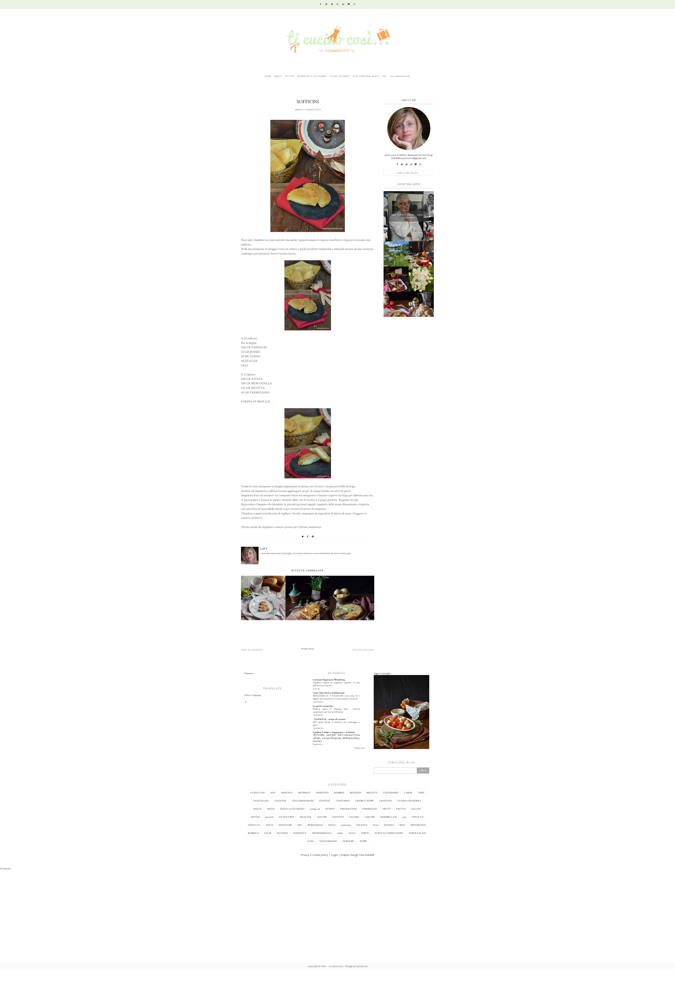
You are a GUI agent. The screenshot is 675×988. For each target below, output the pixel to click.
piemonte (346, 825)
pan (404, 817)
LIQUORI (370, 817)
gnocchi (269, 817)
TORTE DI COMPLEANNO (388, 833)
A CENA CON (257, 792)
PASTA (269, 825)
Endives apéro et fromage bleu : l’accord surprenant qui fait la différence (336, 710)
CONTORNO (343, 800)
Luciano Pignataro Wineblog (329, 679)
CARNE (408, 792)
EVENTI (330, 809)
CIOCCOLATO (261, 800)
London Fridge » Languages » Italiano (334, 732)
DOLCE (257, 809)
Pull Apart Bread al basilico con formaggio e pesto (336, 724)
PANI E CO (417, 817)
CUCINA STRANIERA (409, 800)
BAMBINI (339, 792)
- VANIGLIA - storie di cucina (329, 719)
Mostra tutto (360, 748)
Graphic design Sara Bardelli (357, 855)
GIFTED (255, 817)
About (278, 76)
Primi (376, 825)
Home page (307, 649)
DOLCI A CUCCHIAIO (292, 809)
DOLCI (271, 809)
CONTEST (324, 800)
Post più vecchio (363, 650)
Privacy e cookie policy (314, 855)
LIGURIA (354, 817)
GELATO (416, 809)
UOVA (310, 841)
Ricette (289, 76)
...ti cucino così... (336, 966)
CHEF (421, 792)
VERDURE (348, 841)
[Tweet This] (303, 536)
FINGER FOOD (348, 809)
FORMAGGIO (369, 809)
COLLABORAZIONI (303, 800)
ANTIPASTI (304, 792)
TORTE (365, 833)
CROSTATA (385, 800)
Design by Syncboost (356, 966)
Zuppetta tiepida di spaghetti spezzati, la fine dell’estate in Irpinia (336, 684)
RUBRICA (253, 833)
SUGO (352, 833)
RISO (402, 825)
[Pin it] (313, 536)
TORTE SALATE (417, 833)
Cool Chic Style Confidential (329, 693)
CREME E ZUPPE (364, 800)
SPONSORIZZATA (322, 833)
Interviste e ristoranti (312, 76)
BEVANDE (355, 792)
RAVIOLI (389, 825)
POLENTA (361, 825)
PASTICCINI (285, 825)
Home (268, 76)
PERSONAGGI (315, 825)
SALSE (267, 833)
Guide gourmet (340, 76)
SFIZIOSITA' (300, 833)
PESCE (332, 825)
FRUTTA (401, 809)
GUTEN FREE (286, 817)
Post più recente (252, 650)
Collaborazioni (400, 76)
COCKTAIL (280, 800)
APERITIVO (322, 792)
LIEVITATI (338, 817)
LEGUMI (321, 817)
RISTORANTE (418, 825)
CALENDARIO (391, 792)
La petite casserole (323, 706)
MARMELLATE (388, 817)
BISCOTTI (372, 792)
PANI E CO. (254, 825)
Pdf (384, 76)
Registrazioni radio (366, 76)
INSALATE (305, 817)
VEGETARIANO (328, 841)
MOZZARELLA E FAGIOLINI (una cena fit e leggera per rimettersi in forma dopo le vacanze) (336, 697)
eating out (315, 809)
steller (340, 833)
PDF (299, 825)
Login (334, 855)
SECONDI (282, 833)
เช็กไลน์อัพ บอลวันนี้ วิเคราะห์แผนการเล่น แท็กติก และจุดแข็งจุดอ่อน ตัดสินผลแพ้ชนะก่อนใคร (336, 738)
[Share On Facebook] (307, 536)
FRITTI (387, 809)
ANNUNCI (286, 792)
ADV (272, 792)
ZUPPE (363, 841)
